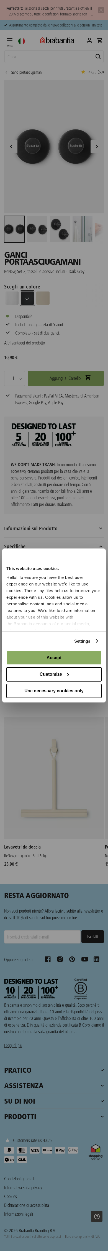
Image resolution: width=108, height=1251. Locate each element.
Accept (54, 657)
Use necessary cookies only (54, 690)
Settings (82, 641)
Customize (51, 674)
